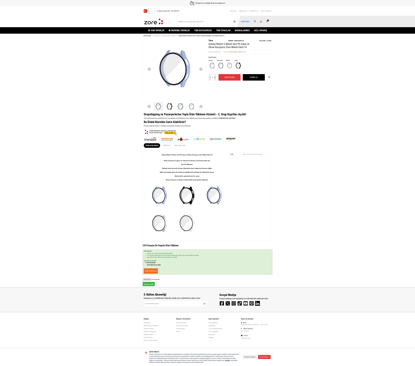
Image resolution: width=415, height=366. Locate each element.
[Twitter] (227, 303)
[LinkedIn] (257, 303)
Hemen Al (254, 77)
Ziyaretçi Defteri (180, 328)
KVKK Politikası (148, 337)
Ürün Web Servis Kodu (154, 265)
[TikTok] (239, 303)
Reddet (227, 360)
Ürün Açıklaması (151, 145)
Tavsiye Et (166, 145)
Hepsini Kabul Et (264, 357)
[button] (149, 69)
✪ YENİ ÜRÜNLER (156, 30)
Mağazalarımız (243, 11)
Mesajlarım (212, 334)
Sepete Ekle (229, 77)
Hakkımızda (233, 11)
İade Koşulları (180, 145)
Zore (211, 40)
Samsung (157, 36)
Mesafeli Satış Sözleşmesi (151, 325)
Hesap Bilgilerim (213, 322)
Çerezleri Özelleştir (249, 357)
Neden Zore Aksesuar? (150, 331)
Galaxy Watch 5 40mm (169, 36)
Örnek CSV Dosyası (151, 271)
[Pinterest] (251, 303)
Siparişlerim (212, 325)
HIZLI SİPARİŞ (260, 30)
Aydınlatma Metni (148, 334)
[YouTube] (245, 303)
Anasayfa (148, 36)
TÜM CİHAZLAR (223, 30)
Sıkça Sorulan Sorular (182, 325)
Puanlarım (211, 337)
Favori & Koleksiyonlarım (215, 328)
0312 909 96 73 (245, 331)
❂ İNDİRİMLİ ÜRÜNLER (179, 30)
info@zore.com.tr (246, 338)
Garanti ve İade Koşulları (150, 340)
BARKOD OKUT (245, 21)
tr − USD (149, 11)
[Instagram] (233, 303)
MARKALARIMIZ (242, 30)
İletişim (178, 331)
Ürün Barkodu (151, 262)
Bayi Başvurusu (254, 11)
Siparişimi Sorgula (181, 322)
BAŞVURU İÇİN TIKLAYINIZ (227, 118)
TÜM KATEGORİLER (203, 30)
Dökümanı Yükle (149, 284)
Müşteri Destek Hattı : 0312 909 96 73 (169, 11)
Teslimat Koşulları (149, 328)
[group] (175, 69)
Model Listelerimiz (266, 11)
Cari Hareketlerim (213, 331)
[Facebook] (221, 303)
